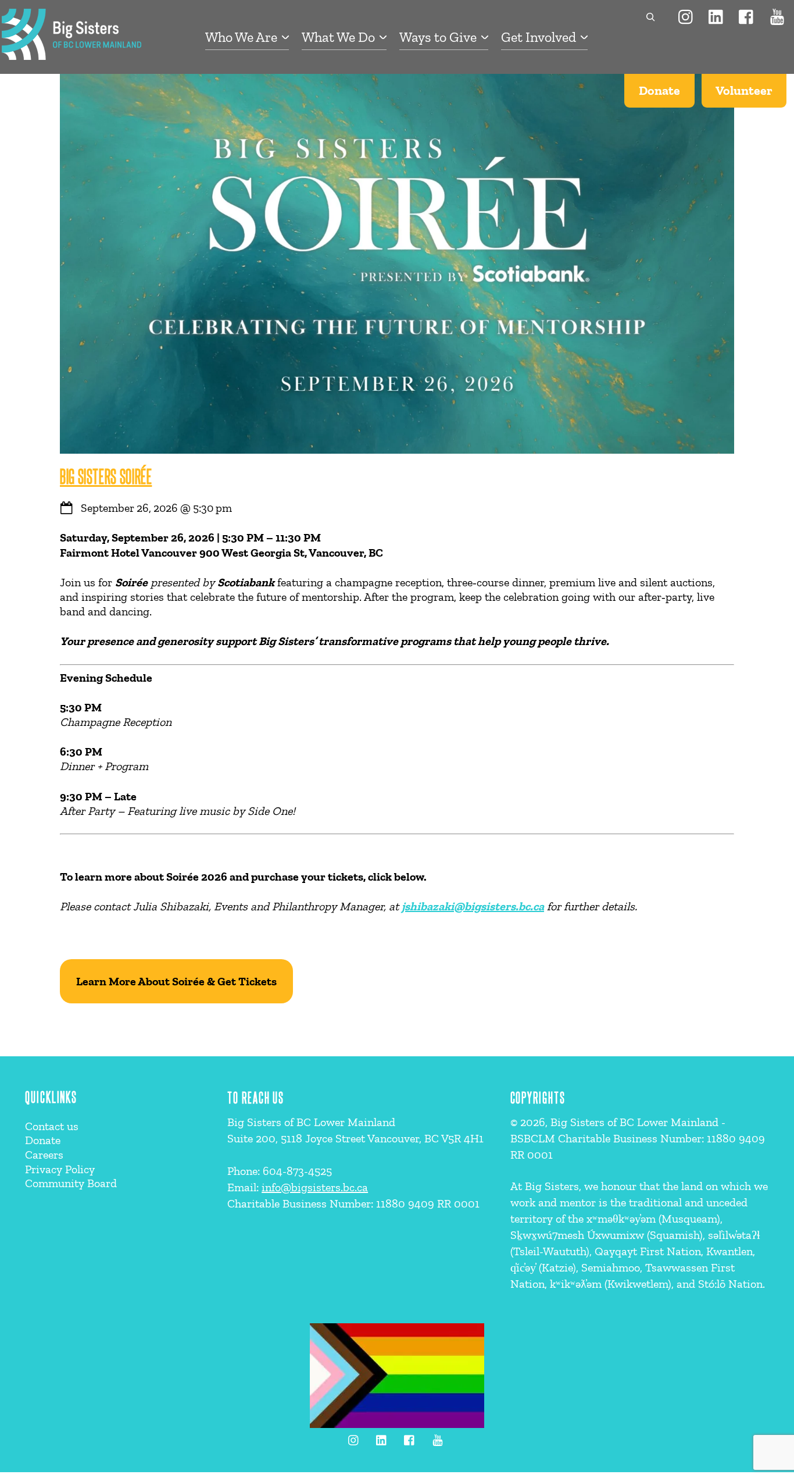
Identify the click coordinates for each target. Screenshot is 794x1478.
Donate (659, 90)
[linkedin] (716, 15)
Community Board (71, 1183)
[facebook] (747, 15)
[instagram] (686, 15)
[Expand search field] (647, 17)
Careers (44, 1155)
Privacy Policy (60, 1169)
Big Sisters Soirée (106, 476)
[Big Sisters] (71, 54)
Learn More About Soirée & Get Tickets (176, 981)
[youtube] (777, 15)
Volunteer (744, 90)
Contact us (51, 1126)
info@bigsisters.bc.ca (315, 1187)
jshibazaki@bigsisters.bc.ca (473, 906)
